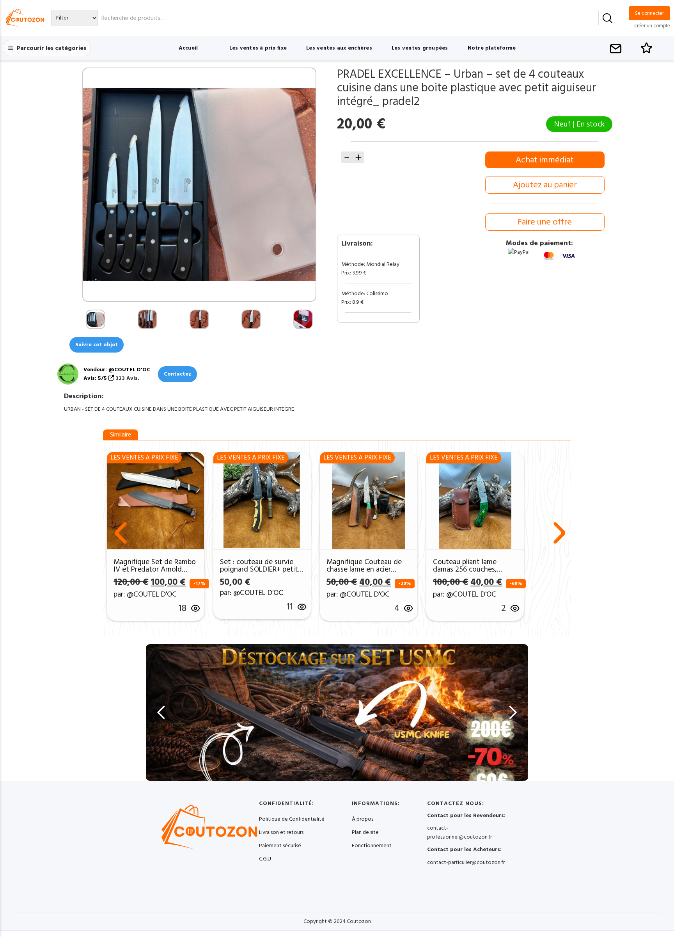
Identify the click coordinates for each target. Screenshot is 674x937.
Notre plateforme (492, 48)
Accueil (188, 48)
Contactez (177, 374)
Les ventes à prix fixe (258, 48)
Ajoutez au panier (545, 185)
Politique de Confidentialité (292, 819)
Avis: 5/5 (95, 378)
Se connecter (649, 13)
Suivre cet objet (96, 345)
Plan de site (365, 832)
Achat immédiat (545, 160)
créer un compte (652, 25)
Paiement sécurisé (280, 846)
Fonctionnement (372, 846)
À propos (362, 819)
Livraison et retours (281, 832)
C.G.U (265, 859)
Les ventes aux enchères (339, 48)
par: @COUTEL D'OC (145, 594)
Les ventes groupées (420, 48)
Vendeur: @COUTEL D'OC (116, 370)
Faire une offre (545, 222)
